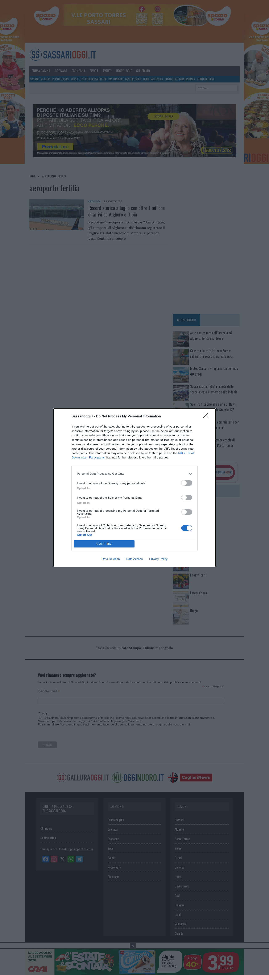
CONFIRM (104, 543)
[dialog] (134, 487)
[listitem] (134, 474)
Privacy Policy (158, 559)
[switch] (186, 483)
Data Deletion (111, 559)
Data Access (134, 559)
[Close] (207, 417)
